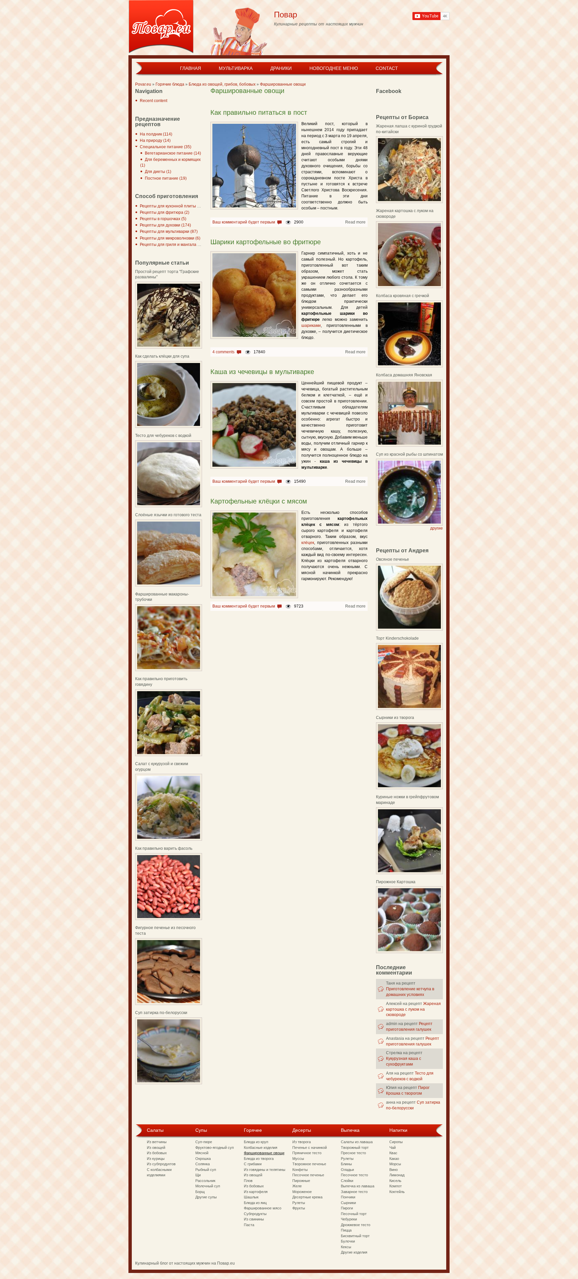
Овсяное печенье (392, 559)
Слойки (347, 1181)
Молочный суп (207, 1186)
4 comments (223, 352)
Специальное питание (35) (165, 147)
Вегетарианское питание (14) (173, 153)
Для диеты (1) (158, 171)
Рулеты (298, 1203)
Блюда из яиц (255, 1203)
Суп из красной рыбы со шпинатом (409, 454)
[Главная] (161, 27)
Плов (248, 1181)
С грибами (253, 1164)
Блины (346, 1164)
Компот (395, 1186)
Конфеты (300, 1170)
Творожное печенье (309, 1164)
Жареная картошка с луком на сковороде (413, 1009)
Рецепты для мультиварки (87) (169, 231)
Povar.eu (143, 84)
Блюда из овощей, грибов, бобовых (222, 84)
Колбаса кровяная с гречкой (402, 295)
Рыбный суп (205, 1170)
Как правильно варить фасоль (163, 848)
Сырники (348, 1203)
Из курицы (156, 1159)
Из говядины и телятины (264, 1170)
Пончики (348, 1197)
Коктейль (397, 1192)
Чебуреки (349, 1219)
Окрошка (203, 1159)
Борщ (200, 1192)
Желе (297, 1186)
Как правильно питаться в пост (258, 112)
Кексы (346, 1247)
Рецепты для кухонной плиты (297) (173, 206)
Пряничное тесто (306, 1153)
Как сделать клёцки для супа (162, 356)
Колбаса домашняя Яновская (404, 375)
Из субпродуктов (161, 1164)
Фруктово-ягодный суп (214, 1148)
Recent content (153, 100)
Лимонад (396, 1175)
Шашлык (251, 1197)
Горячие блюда (170, 84)
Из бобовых (157, 1153)
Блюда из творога (259, 1159)
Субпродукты (255, 1214)
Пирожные (301, 1181)
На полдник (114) (156, 134)
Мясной (201, 1153)
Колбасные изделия (260, 1148)
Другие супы (206, 1197)
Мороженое (302, 1192)
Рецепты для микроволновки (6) (170, 238)
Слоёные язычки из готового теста (168, 515)
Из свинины (254, 1219)
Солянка (202, 1164)
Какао (394, 1159)
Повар (285, 14)
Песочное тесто (354, 1175)
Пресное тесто (353, 1153)
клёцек (307, 542)
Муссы (298, 1159)
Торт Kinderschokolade (397, 638)
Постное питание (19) (166, 178)
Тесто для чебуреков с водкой (163, 435)
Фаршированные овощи (283, 84)
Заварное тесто (354, 1192)
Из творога (301, 1142)
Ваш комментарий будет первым (243, 222)
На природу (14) (155, 140)
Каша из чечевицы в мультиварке (262, 371)
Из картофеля (256, 1192)
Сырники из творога (395, 717)
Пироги (347, 1208)
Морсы (395, 1164)
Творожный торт (355, 1148)
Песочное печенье (308, 1175)
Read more (355, 222)
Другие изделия (354, 1252)
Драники (281, 68)
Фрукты (298, 1208)
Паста (249, 1225)
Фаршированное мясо (262, 1208)
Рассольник (205, 1181)
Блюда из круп (256, 1142)
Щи (198, 1175)
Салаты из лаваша (357, 1142)
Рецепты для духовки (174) (165, 225)
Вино (393, 1170)
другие (436, 528)
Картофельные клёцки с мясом (258, 501)
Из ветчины (157, 1142)
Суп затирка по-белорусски (161, 1012)
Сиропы (396, 1142)
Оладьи (347, 1170)
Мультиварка (236, 68)
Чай (392, 1148)
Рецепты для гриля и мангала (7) (171, 244)
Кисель (395, 1181)
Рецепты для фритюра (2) (164, 212)
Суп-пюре (203, 1142)
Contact (387, 68)
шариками (311, 325)
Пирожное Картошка (395, 882)
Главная (190, 68)
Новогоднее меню (333, 68)
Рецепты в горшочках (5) (163, 218)
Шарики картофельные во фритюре (265, 242)
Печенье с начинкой (309, 1148)
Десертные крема (307, 1197)
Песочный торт (354, 1214)
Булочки (348, 1241)
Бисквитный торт (355, 1236)
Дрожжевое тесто (355, 1225)
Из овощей (156, 1148)
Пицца (346, 1230)
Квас (393, 1153)
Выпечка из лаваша (357, 1186)
